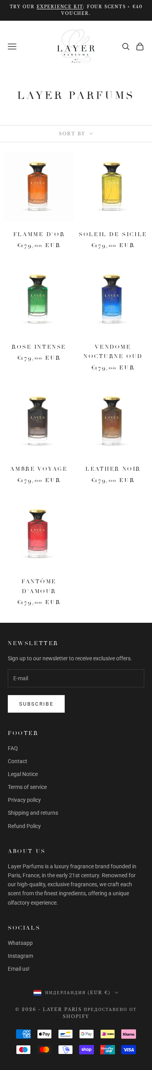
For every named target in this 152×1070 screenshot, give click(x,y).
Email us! (19, 969)
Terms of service (27, 787)
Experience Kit (60, 6)
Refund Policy (24, 826)
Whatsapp (20, 943)
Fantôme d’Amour (39, 586)
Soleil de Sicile (113, 234)
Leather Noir (113, 468)
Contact (17, 761)
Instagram (20, 956)
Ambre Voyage (38, 468)
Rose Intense (39, 346)
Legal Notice (23, 774)
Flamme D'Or (39, 234)
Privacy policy (24, 800)
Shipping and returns (33, 813)
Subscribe (36, 704)
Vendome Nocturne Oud (113, 351)
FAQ (13, 748)
